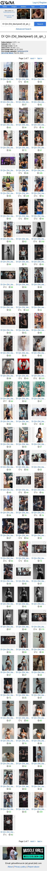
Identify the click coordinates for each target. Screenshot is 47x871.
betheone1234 (22, 51)
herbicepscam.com (9, 12)
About (10, 867)
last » (39, 58)
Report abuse (33, 867)
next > (33, 58)
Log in (35, 2)
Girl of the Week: (7, 53)
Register (43, 2)
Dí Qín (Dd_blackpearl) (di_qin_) (14, 79)
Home (5, 7)
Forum (42, 7)
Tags (33, 7)
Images (14, 7)
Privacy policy (20, 867)
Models (23, 7)
